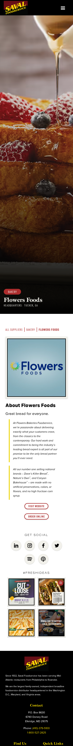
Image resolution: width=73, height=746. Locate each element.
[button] (63, 8)
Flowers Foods (49, 329)
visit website (36, 506)
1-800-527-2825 (36, 732)
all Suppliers (14, 329)
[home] (16, 8)
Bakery (30, 329)
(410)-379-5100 (41, 728)
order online (36, 516)
